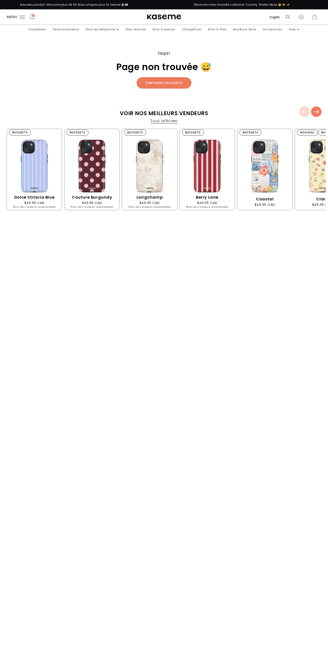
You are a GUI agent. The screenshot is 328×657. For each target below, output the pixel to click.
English (275, 17)
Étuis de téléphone (101, 29)
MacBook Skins (244, 29)
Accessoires (272, 29)
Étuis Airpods (136, 29)
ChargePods (191, 29)
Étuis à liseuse (164, 29)
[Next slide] (316, 111)
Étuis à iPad (217, 29)
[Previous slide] (304, 111)
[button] (288, 17)
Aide (292, 29)
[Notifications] (32, 17)
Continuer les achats (164, 83)
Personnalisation (66, 29)
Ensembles (37, 29)
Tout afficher (164, 121)
